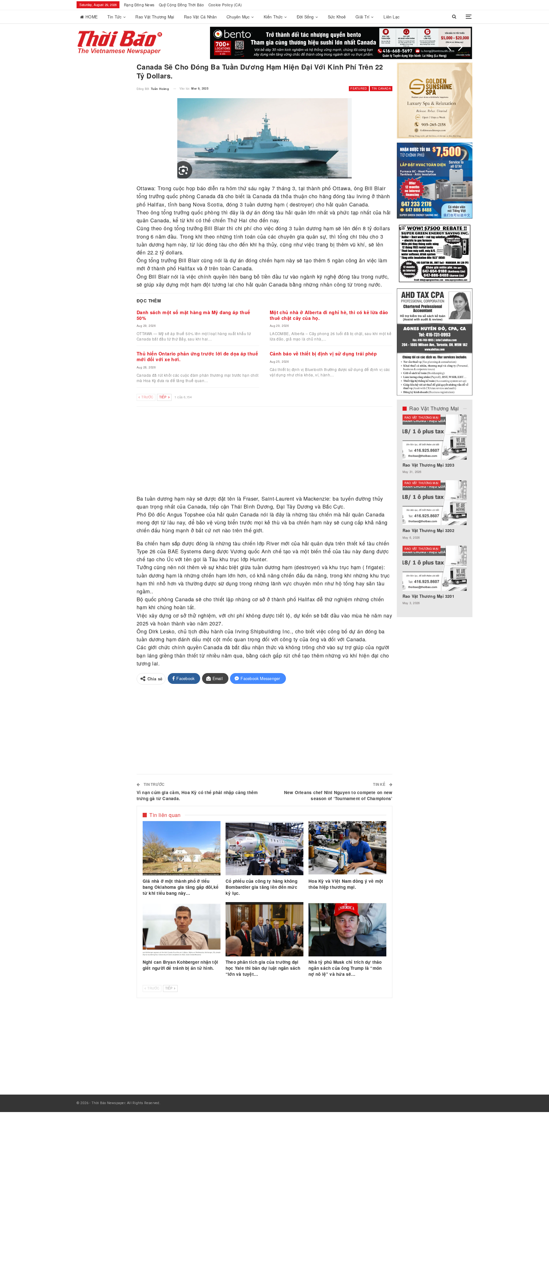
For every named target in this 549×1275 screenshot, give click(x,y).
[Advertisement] (265, 451)
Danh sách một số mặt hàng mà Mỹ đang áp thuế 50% (193, 315)
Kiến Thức (273, 17)
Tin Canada (381, 88)
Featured (358, 88)
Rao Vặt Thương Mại (154, 17)
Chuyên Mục (238, 17)
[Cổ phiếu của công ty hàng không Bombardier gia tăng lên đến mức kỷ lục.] (264, 848)
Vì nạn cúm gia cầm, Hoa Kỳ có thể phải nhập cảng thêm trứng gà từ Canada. (197, 795)
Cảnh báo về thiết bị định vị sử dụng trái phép (323, 353)
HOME (91, 17)
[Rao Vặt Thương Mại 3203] (435, 437)
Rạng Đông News (139, 4)
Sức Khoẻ (337, 17)
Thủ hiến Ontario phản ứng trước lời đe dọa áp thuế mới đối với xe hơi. (197, 356)
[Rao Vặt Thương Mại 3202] (435, 502)
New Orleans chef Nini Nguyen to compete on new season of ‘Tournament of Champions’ (338, 795)
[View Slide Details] (341, 43)
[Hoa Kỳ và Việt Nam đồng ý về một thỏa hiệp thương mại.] (347, 848)
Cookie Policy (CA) (225, 4)
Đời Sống (305, 17)
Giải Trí (362, 17)
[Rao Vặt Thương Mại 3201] (435, 568)
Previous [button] (449, 47)
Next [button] (460, 47)
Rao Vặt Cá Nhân (200, 17)
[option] (435, 513)
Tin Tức (114, 17)
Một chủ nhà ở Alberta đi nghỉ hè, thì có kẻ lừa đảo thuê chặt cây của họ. (329, 315)
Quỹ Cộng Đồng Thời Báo (181, 4)
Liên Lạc (391, 17)
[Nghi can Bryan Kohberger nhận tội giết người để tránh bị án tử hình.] (181, 929)
